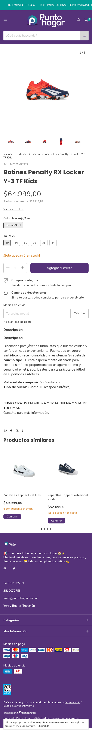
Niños (30, 154)
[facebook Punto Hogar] (13, 569)
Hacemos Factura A (18, 5)
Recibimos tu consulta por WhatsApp (63, 5)
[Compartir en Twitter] (17, 430)
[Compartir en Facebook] (11, 430)
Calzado (42, 154)
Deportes (18, 154)
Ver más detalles (13, 209)
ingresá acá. (72, 702)
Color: (17, 218)
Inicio (6, 154)
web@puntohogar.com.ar (20, 598)
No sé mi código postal (17, 322)
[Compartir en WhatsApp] (5, 430)
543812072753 (13, 583)
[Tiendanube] (20, 713)
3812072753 (12, 591)
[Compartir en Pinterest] (23, 430)
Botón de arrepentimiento (18, 706)
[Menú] (5, 20)
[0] (86, 20)
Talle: (9, 236)
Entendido (43, 725)
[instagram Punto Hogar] (4, 569)
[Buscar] (84, 35)
